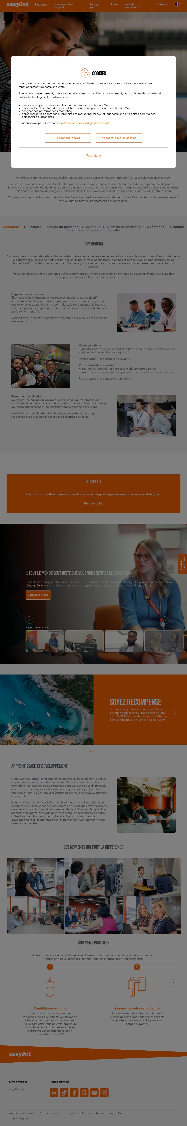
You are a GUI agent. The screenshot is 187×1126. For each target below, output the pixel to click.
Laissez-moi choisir (68, 138)
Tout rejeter (93, 155)
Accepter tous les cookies (119, 138)
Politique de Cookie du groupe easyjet (84, 123)
